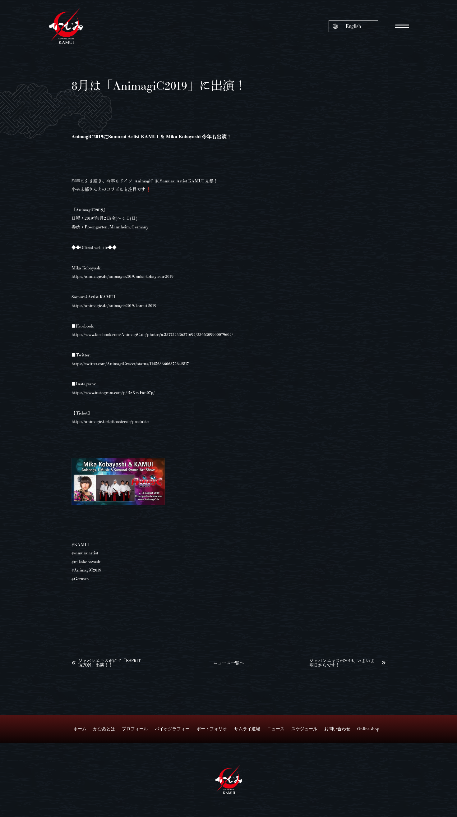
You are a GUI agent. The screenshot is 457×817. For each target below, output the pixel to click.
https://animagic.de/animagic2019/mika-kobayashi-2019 (122, 276)
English (353, 26)
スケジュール (304, 729)
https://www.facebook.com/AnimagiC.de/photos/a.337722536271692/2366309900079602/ (152, 334)
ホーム (79, 729)
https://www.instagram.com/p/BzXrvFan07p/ (113, 392)
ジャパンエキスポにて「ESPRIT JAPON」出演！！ (109, 663)
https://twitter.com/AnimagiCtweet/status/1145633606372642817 (130, 363)
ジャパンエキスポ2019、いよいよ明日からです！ (342, 663)
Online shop (368, 729)
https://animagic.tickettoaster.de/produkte (110, 421)
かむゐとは (104, 729)
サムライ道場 (247, 729)
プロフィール (135, 729)
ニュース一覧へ (228, 663)
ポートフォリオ (211, 729)
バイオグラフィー (172, 729)
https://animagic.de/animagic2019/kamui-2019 (114, 305)
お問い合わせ (337, 729)
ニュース (275, 729)
